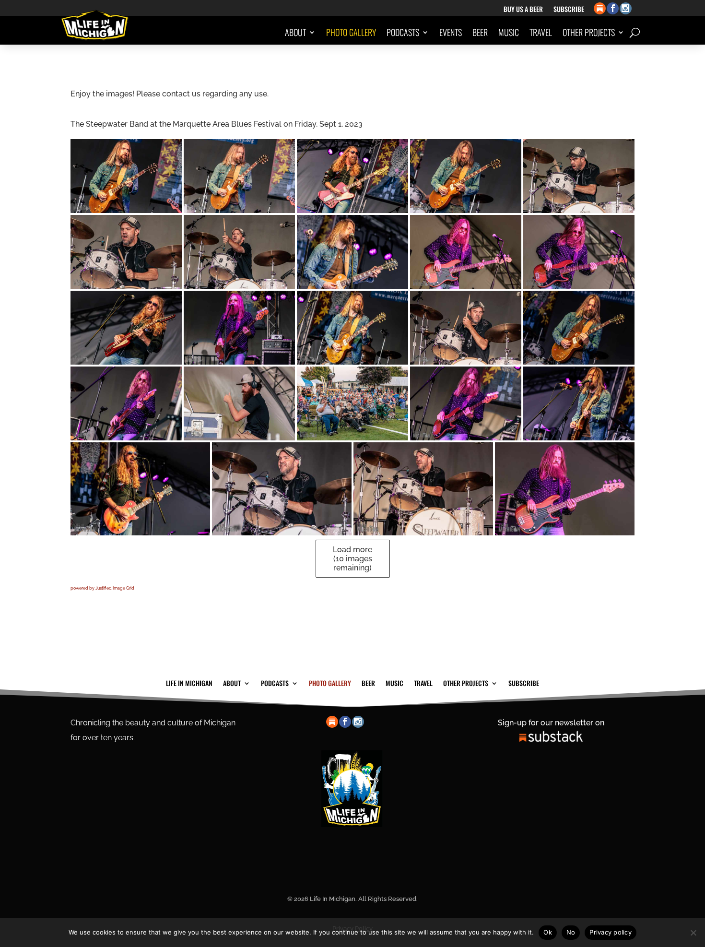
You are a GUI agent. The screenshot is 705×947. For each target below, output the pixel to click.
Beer (480, 32)
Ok (547, 932)
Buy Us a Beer (523, 10)
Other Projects (589, 32)
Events (450, 32)
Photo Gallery (351, 32)
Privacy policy (610, 932)
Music (508, 32)
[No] (693, 932)
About (295, 32)
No (571, 932)
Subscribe (568, 10)
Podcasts (403, 32)
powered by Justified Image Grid (102, 588)
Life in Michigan (189, 682)
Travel (540, 32)
